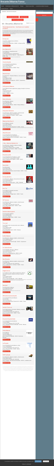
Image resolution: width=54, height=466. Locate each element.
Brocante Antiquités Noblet (9, 319)
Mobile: (11, 53)
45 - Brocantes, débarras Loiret (22, 32)
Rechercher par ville (39, 11)
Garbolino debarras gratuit (9, 211)
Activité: (4, 51)
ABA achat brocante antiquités (10, 295)
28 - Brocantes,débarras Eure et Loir (14, 31)
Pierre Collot (5, 165)
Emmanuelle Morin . (7, 176)
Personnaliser (46, 461)
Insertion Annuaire (4, 8)
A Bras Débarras (6, 330)
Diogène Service (6, 270)
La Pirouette (5, 343)
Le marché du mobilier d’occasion (42, 6)
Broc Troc (5, 188)
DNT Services (6, 200)
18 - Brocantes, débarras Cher (6, 31)
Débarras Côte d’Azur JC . (8, 121)
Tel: (3, 42)
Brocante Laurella (7, 154)
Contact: (4, 52)
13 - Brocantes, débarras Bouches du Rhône (8, 183)
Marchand (5, 285)
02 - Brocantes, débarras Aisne (6, 30)
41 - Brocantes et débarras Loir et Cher (13, 32)
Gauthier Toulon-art (7, 307)
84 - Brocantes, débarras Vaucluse (25, 183)
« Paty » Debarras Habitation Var (10, 143)
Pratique (21, 6)
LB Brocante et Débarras (8, 86)
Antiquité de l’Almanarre (8, 110)
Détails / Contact (7, 35)
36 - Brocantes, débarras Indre (23, 31)
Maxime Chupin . (6, 73)
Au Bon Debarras (6, 236)
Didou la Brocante (7, 99)
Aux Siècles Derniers (7, 247)
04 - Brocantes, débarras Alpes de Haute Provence (17, 30)
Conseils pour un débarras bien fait (12, 6)
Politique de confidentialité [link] (26, 464)
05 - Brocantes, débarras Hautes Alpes (28, 30)
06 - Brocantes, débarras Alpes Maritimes (20, 127)
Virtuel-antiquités (7, 62)
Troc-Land (5, 223)
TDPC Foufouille (6, 355)
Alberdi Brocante (6, 132)
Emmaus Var (6, 38)
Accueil (2, 6)
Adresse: (4, 43)
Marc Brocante (6, 259)
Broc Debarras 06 (7, 49)
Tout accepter (38, 461)
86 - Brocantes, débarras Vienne (12, 33)
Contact (11, 8)
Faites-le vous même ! (30, 6)
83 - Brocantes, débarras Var (6, 44)
